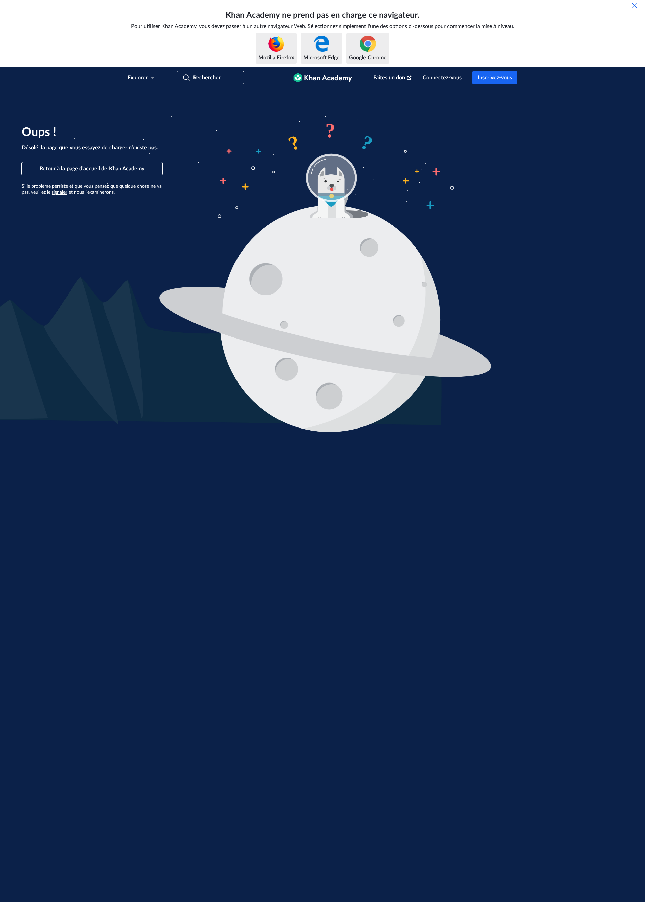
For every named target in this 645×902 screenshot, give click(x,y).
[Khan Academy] (322, 77)
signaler (59, 192)
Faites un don (389, 77)
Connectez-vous (442, 77)
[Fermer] (634, 5)
